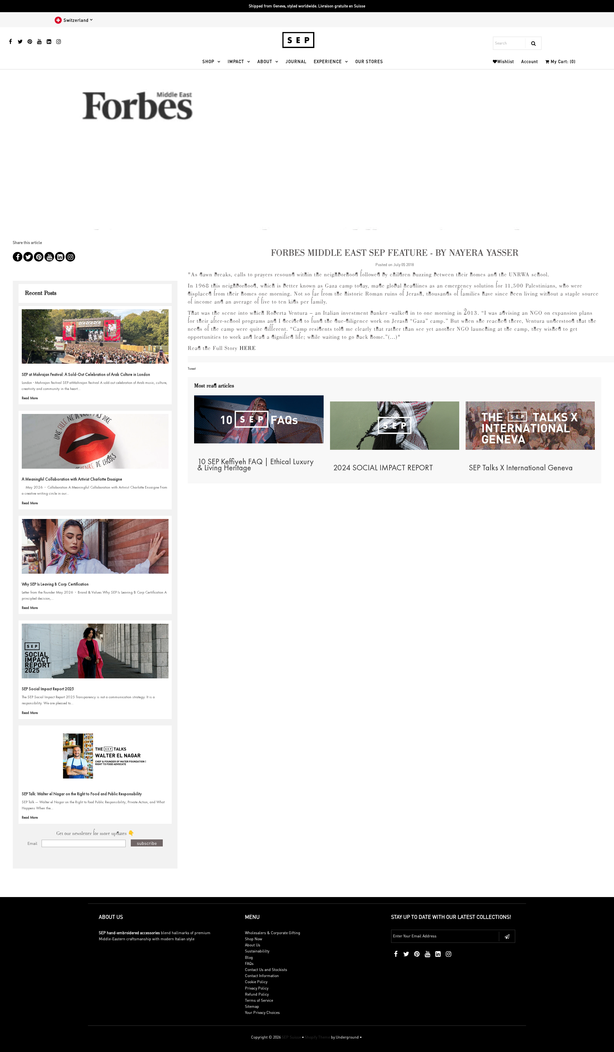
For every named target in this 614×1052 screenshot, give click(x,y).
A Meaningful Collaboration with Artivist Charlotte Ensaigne (72, 479)
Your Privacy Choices (262, 1012)
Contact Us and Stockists (266, 969)
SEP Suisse (291, 1037)
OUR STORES (369, 61)
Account (529, 61)
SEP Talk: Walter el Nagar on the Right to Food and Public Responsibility (82, 794)
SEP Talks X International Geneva (521, 467)
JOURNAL (296, 61)
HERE (248, 348)
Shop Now (253, 938)
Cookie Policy (256, 981)
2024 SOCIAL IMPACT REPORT (383, 467)
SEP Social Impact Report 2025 (48, 689)
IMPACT (236, 61)
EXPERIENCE (328, 61)
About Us (252, 945)
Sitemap (252, 1006)
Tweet (192, 368)
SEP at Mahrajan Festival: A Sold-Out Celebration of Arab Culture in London (86, 374)
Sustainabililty (257, 951)
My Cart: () (562, 61)
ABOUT (264, 61)
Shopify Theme (317, 1037)
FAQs (249, 963)
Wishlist (505, 61)
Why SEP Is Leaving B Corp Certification (55, 584)
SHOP (208, 61)
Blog (249, 957)
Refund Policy (257, 994)
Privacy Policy (256, 988)
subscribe (147, 843)
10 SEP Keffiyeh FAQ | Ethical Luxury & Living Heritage (255, 464)
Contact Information (262, 975)
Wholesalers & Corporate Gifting (272, 932)
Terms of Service (259, 1000)
